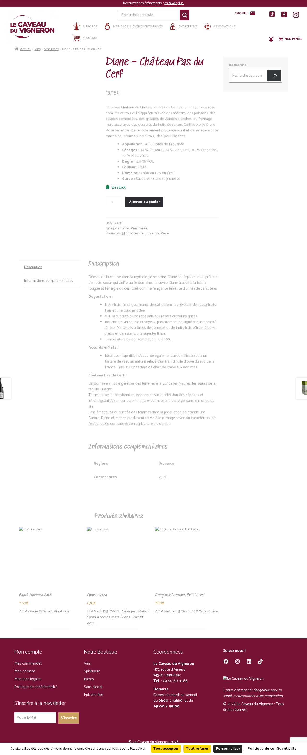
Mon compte (24, 671)
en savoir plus (174, 3)
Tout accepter (165, 748)
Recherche (184, 15)
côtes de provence (144, 233)
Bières (89, 679)
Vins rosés (51, 49)
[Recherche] (274, 75)
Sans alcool (93, 687)
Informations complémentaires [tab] (48, 281)
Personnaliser (228, 748)
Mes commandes (28, 663)
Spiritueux (92, 671)
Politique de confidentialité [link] (272, 748)
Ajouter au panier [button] (51, 562)
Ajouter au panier (144, 202)
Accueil (25, 49)
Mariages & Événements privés (138, 26)
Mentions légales (27, 679)
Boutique (90, 38)
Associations (224, 26)
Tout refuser (197, 748)
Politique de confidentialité (35, 687)
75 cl (125, 233)
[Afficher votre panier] (281, 39)
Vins (37, 49)
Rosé (165, 233)
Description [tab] (33, 267)
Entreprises (188, 26)
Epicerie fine (93, 694)
